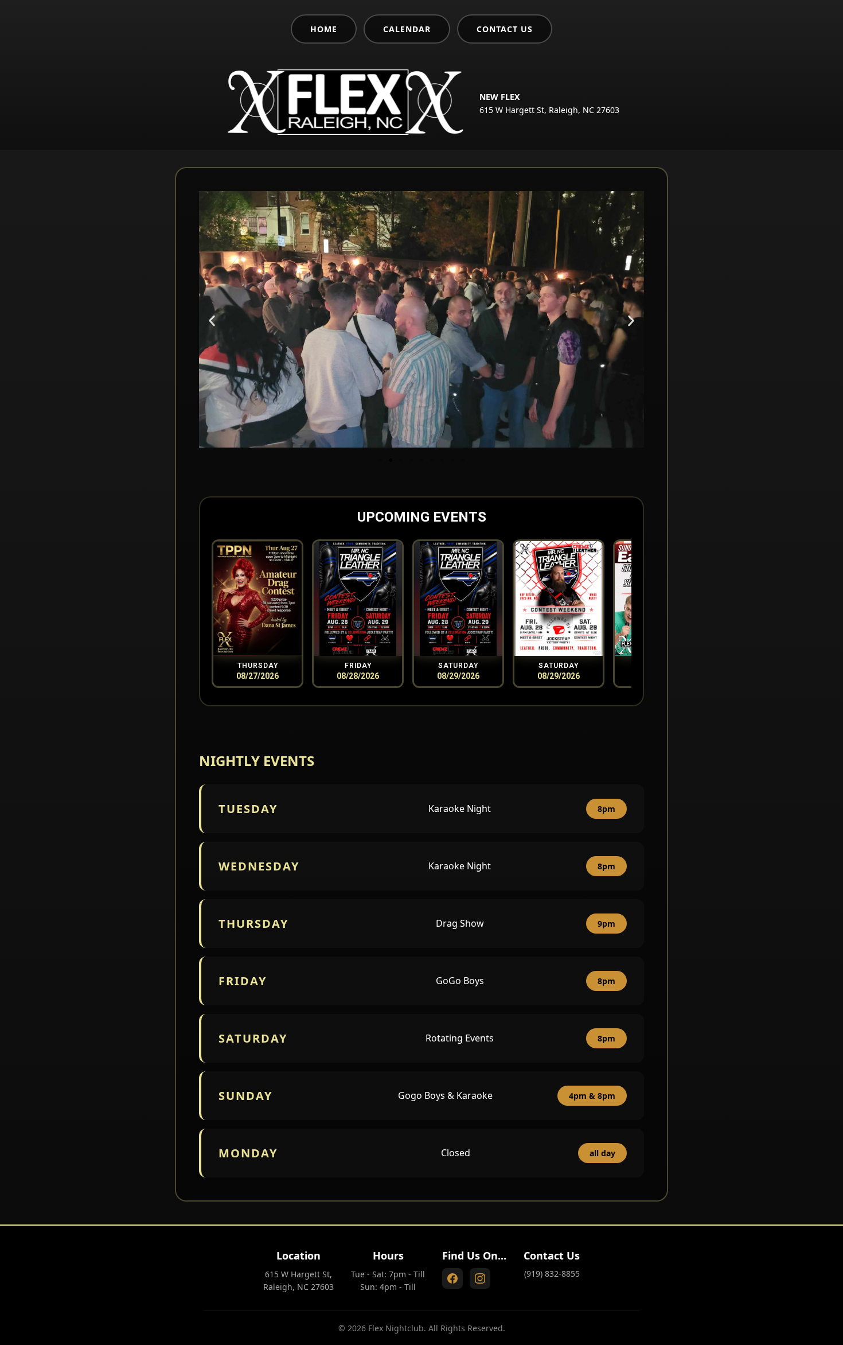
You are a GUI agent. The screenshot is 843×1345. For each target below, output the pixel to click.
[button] (212, 320)
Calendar (407, 29)
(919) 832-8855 (552, 1273)
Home (323, 29)
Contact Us (505, 29)
